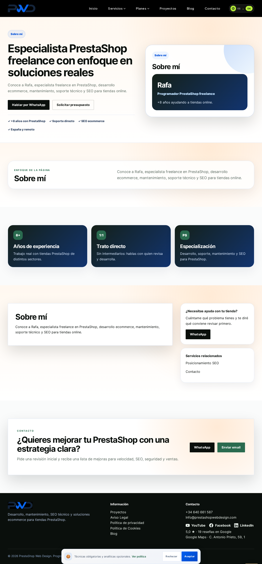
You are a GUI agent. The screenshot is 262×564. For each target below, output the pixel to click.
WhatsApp (198, 334)
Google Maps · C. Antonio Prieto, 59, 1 (215, 537)
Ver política (139, 556)
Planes (141, 8)
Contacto (212, 8)
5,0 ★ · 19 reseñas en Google (208, 532)
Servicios (115, 8)
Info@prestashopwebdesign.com (211, 517)
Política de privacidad (127, 523)
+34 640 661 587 (199, 512)
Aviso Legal (119, 517)
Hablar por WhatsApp (28, 105)
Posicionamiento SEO (202, 363)
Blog (190, 8)
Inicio (93, 8)
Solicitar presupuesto (73, 105)
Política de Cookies (125, 528)
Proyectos (168, 8)
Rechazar (171, 556)
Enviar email (231, 447)
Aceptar (189, 556)
